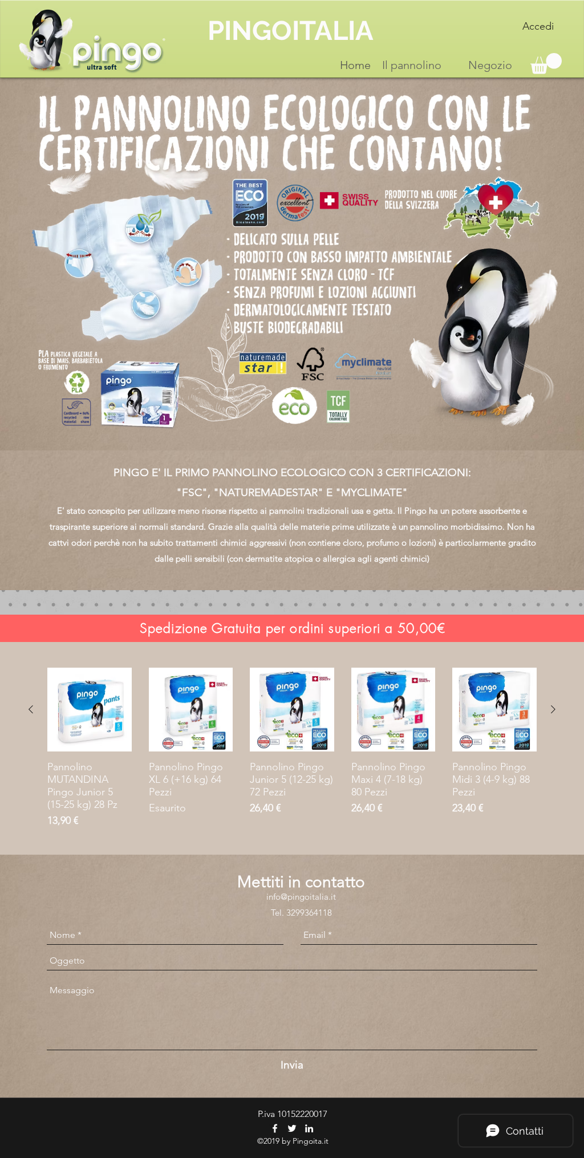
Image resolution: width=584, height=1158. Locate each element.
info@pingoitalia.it (301, 896)
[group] (292, 748)
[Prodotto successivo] (553, 709)
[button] (546, 63)
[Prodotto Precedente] (31, 709)
